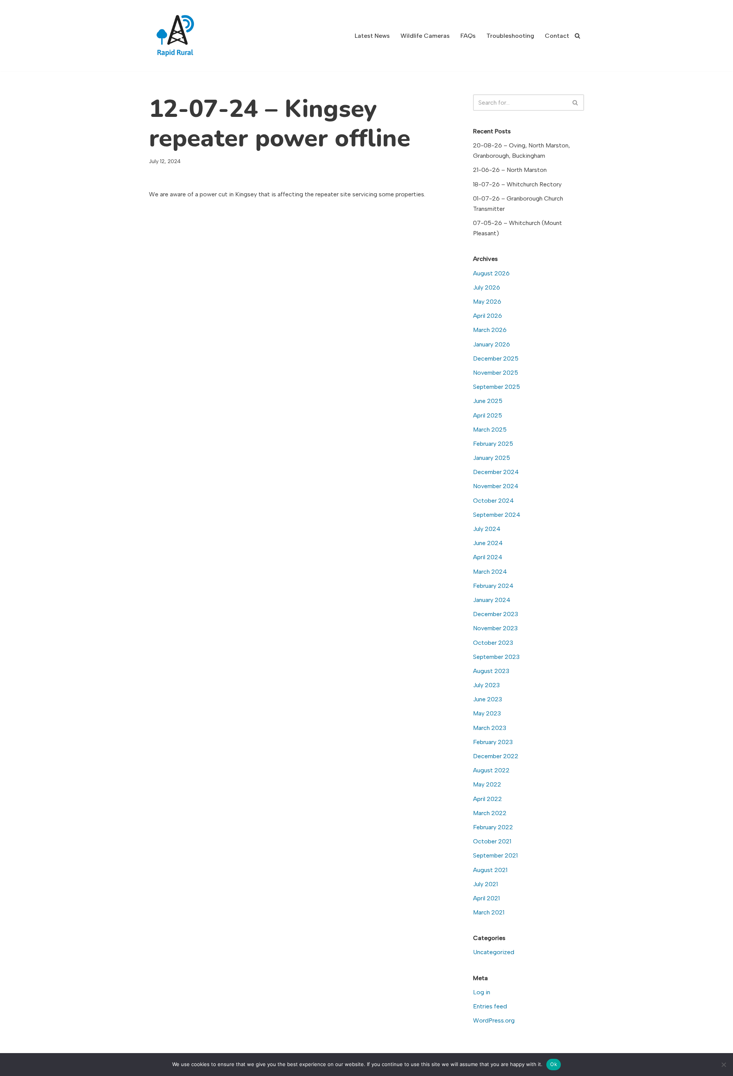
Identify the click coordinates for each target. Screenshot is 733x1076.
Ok (553, 1064)
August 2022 (491, 770)
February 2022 (493, 827)
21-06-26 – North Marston (510, 169)
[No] (723, 1064)
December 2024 (496, 472)
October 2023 (493, 642)
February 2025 (493, 443)
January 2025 (491, 457)
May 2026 (487, 301)
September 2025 (496, 386)
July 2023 (486, 685)
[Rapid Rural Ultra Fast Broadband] (177, 36)
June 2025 (487, 401)
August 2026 (491, 273)
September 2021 (495, 855)
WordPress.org (494, 1020)
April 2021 (486, 898)
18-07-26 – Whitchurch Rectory (517, 184)
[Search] (577, 36)
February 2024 (493, 585)
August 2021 (490, 870)
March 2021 (488, 912)
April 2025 (487, 415)
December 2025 (495, 358)
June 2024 (488, 543)
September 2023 (496, 656)
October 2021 (492, 841)
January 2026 (491, 344)
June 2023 (487, 699)
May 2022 (487, 784)
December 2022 (495, 756)
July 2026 (486, 287)
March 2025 (490, 429)
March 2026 (490, 329)
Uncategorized (493, 952)
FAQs (468, 35)
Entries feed (490, 1006)
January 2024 (491, 600)
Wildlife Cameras (425, 35)
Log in (481, 992)
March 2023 (489, 727)
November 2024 (495, 486)
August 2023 (491, 671)
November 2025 (495, 372)
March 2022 (490, 813)
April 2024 (487, 557)
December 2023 (495, 614)
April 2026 (487, 315)
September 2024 (496, 514)
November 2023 (495, 628)
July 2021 (485, 884)
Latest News (372, 35)
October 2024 (493, 500)
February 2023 (493, 742)
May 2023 (487, 713)
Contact (557, 35)
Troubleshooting (510, 35)
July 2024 (487, 528)
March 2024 (490, 571)
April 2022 (487, 799)
